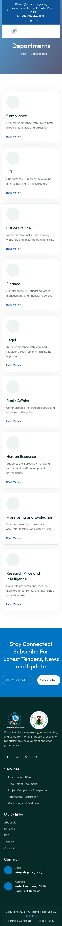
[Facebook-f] (25, 21)
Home (22, 53)
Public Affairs (17, 400)
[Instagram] (26, 756)
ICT (9, 171)
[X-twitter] (31, 21)
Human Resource (21, 456)
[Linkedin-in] (37, 21)
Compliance (16, 115)
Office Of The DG (22, 227)
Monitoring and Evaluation (29, 517)
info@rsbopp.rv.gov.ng (28, 872)
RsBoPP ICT (31, 915)
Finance (13, 283)
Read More (12, 136)
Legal (11, 339)
